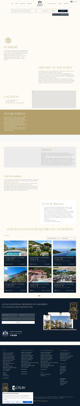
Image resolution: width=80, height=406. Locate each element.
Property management (65, 353)
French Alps (24, 369)
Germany (5, 374)
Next (26, 248)
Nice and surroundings (8, 360)
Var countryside (6, 369)
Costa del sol (6, 375)
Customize (8, 402)
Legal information (64, 381)
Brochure (62, 372)
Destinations (63, 367)
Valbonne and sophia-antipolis (9, 367)
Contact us (43, 375)
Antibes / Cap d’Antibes (8, 353)
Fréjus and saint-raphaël (8, 357)
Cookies (62, 384)
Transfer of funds (64, 358)
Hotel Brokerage (64, 354)
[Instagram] (10, 335)
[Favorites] (77, 1)
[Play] (16, 335)
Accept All (28, 402)
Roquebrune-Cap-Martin (15, 258)
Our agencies (63, 366)
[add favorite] (26, 241)
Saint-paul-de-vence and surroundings (30, 362)
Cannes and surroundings (9, 356)
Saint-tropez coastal (7, 366)
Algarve (4, 372)
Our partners (63, 360)
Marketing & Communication (66, 356)
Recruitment (63, 370)
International (6, 378)
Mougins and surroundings (9, 358)
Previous (5, 248)
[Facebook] (12, 335)
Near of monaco (6, 361)
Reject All (18, 402)
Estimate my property (46, 374)
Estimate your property (65, 357)
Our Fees (62, 380)
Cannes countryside (7, 354)
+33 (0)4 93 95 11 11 (53, 396)
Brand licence (63, 369)
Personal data (63, 383)
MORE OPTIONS (64, 14)
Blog (61, 373)
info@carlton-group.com (66, 396)
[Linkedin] (14, 335)
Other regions (6, 370)
